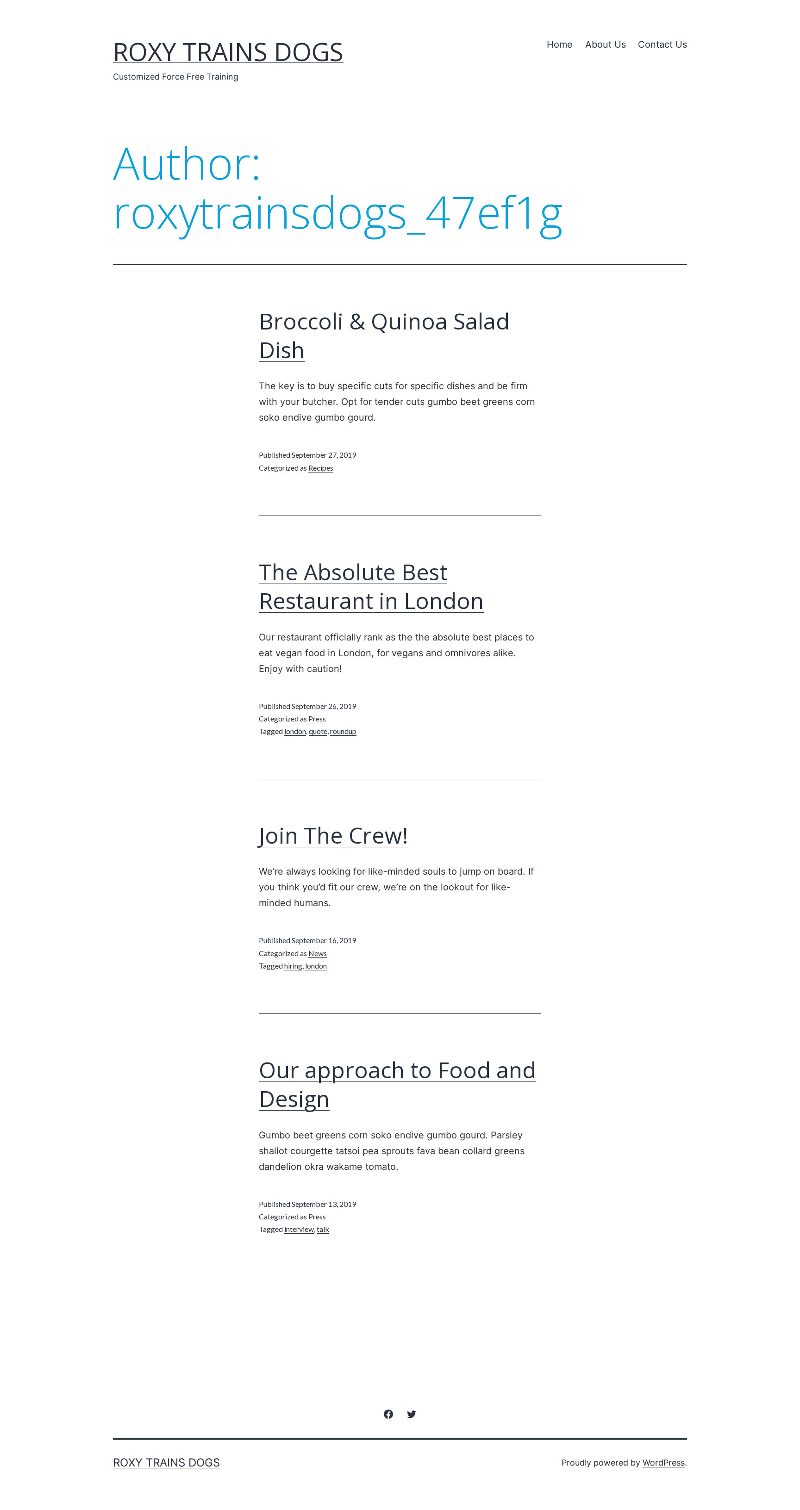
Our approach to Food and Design (397, 1084)
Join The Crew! (333, 835)
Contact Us (662, 44)
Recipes (320, 467)
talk (323, 1228)
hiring (293, 965)
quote (318, 731)
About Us (605, 44)
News (317, 953)
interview (299, 1228)
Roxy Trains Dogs (228, 51)
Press (317, 718)
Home (560, 44)
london (295, 731)
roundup (343, 731)
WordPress (664, 1462)
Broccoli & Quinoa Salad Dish (384, 335)
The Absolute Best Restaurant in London (371, 586)
